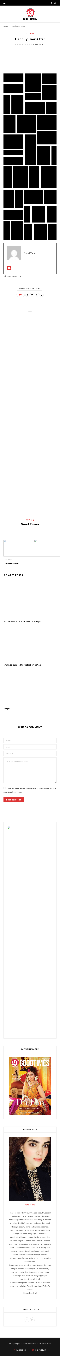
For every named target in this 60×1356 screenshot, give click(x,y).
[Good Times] (30, 14)
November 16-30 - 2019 (29, 289)
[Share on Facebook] (27, 295)
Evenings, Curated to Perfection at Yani (22, 665)
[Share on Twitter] (32, 295)
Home (5, 26)
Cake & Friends (11, 563)
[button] (13, 77)
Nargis (6, 708)
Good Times (30, 524)
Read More (30, 1205)
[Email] (41, 295)
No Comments (39, 44)
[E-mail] (9, 268)
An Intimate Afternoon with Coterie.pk (22, 621)
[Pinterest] (37, 295)
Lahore (31, 34)
